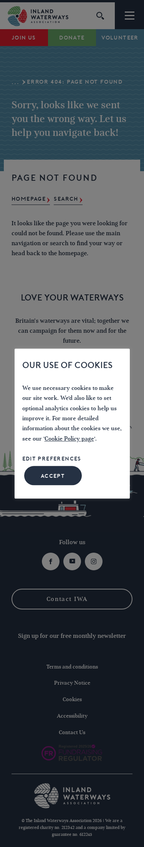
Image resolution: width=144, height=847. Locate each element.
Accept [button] (53, 476)
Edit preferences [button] (51, 459)
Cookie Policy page (69, 438)
